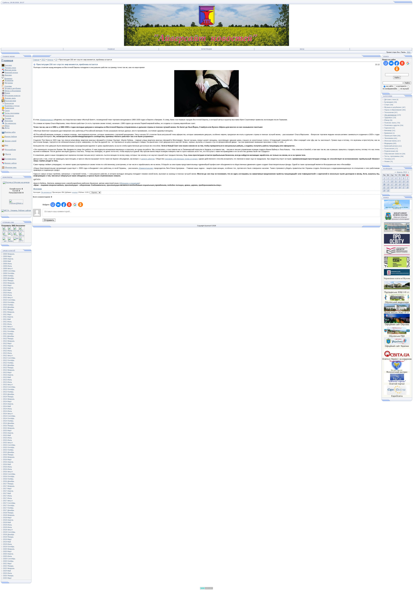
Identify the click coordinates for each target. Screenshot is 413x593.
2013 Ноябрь (8, 392)
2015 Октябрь (8, 447)
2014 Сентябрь (9, 416)
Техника (387, 159)
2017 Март (7, 488)
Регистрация (206, 49)
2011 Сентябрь (9, 329)
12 (400, 181)
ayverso (74, 192)
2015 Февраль (9, 428)
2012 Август (8, 355)
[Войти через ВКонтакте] (58, 204)
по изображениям (390, 89)
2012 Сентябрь (9, 358)
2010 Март (7, 285)
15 (56, 60)
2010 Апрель (8, 288)
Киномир (387, 130)
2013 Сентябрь (9, 387)
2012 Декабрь (8, 365)
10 (392, 181)
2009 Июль (7, 266)
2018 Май (7, 522)
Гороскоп (388, 128)
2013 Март (7, 372)
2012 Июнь (7, 351)
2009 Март (7, 256)
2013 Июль (7, 382)
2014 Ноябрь (8, 421)
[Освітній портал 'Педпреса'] (397, 243)
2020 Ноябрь (8, 561)
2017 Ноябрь (8, 508)
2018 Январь (8, 513)
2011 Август (8, 326)
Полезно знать (390, 123)
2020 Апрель (8, 554)
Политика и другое (391, 125)
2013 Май (7, 377)
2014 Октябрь (8, 418)
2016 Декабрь (8, 481)
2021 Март (7, 563)
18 (396, 184)
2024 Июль (7, 573)
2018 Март (7, 518)
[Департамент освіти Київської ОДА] (397, 220)
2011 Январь (8, 310)
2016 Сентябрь (9, 474)
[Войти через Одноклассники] (80, 204)
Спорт (386, 105)
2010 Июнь (7, 293)
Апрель (50, 60)
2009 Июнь (7, 264)
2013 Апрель (8, 375)
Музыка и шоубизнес (393, 107)
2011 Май (7, 319)
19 (400, 184)
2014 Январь (8, 397)
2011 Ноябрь (8, 334)
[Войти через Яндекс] (69, 204)
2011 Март (7, 314)
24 (392, 187)
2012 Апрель (8, 346)
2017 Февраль (9, 486)
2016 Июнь (7, 467)
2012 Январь (8, 339)
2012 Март (7, 343)
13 (404, 181)
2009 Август (8, 268)
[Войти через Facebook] (63, 204)
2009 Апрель (8, 259)
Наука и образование (393, 110)
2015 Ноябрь (8, 450)
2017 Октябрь (8, 505)
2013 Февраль (9, 370)
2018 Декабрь (8, 534)
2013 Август (8, 384)
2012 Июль (7, 353)
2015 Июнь (7, 438)
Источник (37, 189)
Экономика (388, 138)
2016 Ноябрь (8, 479)
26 (400, 187)
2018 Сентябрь (9, 532)
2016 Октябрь (8, 476)
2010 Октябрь (8, 302)
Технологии (389, 112)
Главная (111, 49)
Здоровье (8, 86)
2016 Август (8, 472)
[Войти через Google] (74, 204)
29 (384, 190)
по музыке (404, 89)
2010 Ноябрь (8, 305)
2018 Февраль (9, 515)
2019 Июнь (7, 544)
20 (404, 184)
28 (407, 187)
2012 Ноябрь (8, 363)
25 (396, 187)
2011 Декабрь (8, 336)
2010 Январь (8, 281)
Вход (302, 49)
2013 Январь (8, 368)
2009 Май (7, 261)
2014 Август (8, 414)
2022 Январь (8, 566)
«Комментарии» (46, 120)
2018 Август (8, 530)
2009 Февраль (9, 254)
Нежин (387, 161)
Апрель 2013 (402, 172)
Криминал (8, 78)
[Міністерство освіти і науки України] (397, 204)
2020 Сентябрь (9, 559)
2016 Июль (7, 469)
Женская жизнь (390, 141)
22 (384, 187)
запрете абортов (148, 159)
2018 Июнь (7, 525)
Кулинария (388, 102)
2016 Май (7, 464)
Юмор (386, 120)
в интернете (401, 86)
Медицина (388, 143)
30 (388, 190)
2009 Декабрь (8, 278)
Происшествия (390, 136)
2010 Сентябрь (9, 300)
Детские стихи (10, 68)
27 (404, 187)
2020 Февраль (9, 549)
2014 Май (7, 406)
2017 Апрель (8, 491)
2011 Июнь (7, 322)
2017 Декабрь (8, 510)
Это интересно (46, 192)
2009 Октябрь (8, 273)
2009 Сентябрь (9, 271)
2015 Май (7, 435)
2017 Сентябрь (9, 503)
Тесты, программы (392, 156)
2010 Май (7, 290)
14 (407, 181)
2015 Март (7, 430)
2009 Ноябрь (8, 276)
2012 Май (7, 348)
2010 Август (8, 297)
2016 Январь (8, 455)
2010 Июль (7, 295)
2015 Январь (8, 426)
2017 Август (8, 501)
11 (396, 181)
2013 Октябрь (8, 389)
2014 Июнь (7, 409)
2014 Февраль (9, 399)
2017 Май (7, 493)
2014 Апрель (8, 404)
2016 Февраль (9, 457)
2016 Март (7, 459)
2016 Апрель (8, 462)
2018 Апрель (8, 520)
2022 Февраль (9, 568)
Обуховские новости (392, 154)
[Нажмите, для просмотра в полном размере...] (206, 116)
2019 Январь (8, 537)
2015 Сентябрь (9, 445)
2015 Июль (7, 440)
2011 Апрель (8, 317)
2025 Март (7, 578)
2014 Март (7, 401)
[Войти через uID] (52, 204)
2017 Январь (8, 484)
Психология (389, 148)
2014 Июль (7, 411)
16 (388, 184)
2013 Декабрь (8, 394)
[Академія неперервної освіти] (397, 231)
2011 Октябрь (8, 331)
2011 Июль (7, 324)
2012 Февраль (9, 341)
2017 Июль (7, 498)
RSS (408, 52)
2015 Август (8, 443)
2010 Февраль (9, 283)
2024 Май (7, 571)
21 (407, 184)
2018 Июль (7, 527)
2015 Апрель (8, 433)
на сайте (389, 86)
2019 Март (7, 539)
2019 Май (7, 542)
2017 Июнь (7, 496)
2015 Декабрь (8, 452)
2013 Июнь (7, 380)
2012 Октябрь (8, 360)
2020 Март (7, 551)
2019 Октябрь (8, 547)
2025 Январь (8, 576)
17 (392, 184)
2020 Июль (7, 556)
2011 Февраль (8, 312)
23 (388, 187)
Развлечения (389, 151)
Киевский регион (391, 146)
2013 (43, 60)
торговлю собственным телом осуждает (181, 159)
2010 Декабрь (8, 307)
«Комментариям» (145, 168)
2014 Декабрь (8, 423)
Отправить (49, 220)
